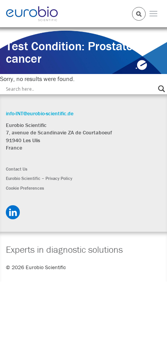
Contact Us (16, 169)
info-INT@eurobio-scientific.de (39, 113)
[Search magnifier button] (161, 88)
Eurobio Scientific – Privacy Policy (39, 178)
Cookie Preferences (25, 188)
